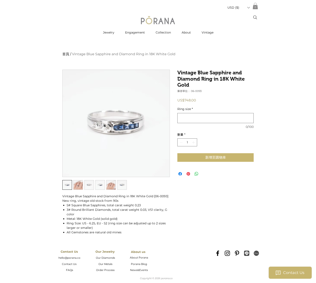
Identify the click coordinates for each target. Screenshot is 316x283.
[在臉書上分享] (180, 173)
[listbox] (239, 7)
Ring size (185, 109)
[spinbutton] (187, 142)
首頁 (65, 54)
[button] (239, 7)
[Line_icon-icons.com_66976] (246, 253)
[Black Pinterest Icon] (237, 253)
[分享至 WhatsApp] (196, 173)
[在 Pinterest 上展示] (188, 173)
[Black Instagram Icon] (227, 253)
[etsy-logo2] (256, 253)
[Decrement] (180, 142)
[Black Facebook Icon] (217, 253)
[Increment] (193, 142)
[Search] (255, 17)
